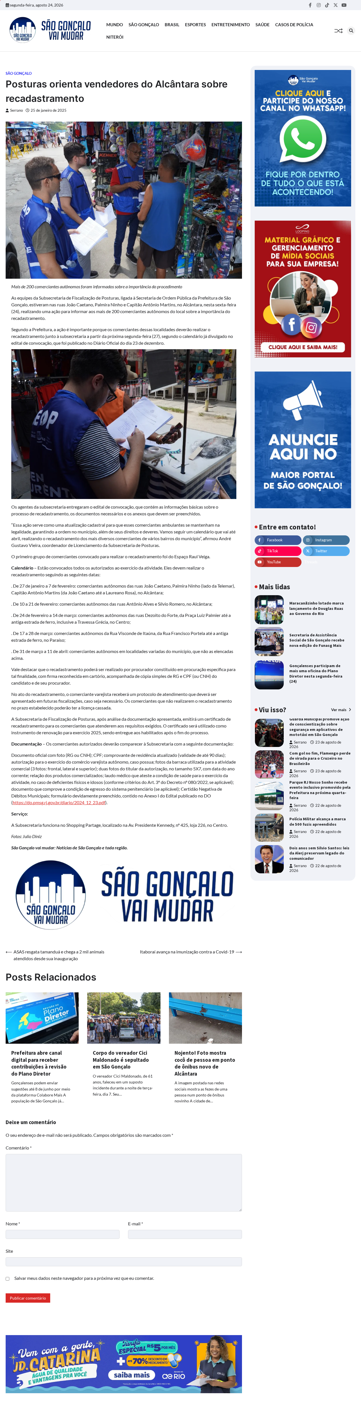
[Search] (351, 31)
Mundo (114, 24)
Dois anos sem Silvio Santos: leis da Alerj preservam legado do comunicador (319, 853)
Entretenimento (231, 24)
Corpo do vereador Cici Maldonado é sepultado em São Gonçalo (121, 1059)
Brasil (172, 24)
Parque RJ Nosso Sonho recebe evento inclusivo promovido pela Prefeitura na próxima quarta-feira (320, 790)
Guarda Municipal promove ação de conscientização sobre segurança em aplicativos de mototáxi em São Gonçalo (319, 726)
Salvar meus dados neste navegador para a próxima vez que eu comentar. (84, 1278)
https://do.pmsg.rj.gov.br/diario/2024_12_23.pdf (59, 802)
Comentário (19, 1147)
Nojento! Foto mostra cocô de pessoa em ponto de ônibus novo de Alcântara (205, 1063)
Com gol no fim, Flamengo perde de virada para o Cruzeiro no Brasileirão (320, 758)
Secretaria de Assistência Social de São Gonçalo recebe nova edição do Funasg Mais (316, 640)
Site (9, 1251)
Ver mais (339, 709)
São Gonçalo (144, 24)
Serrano (16, 110)
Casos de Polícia (294, 24)
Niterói (115, 36)
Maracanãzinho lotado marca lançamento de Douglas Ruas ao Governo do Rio (316, 608)
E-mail (135, 1223)
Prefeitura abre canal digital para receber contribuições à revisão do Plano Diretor (39, 1063)
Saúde (263, 24)
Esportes (195, 24)
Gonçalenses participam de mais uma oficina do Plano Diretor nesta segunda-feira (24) (315, 673)
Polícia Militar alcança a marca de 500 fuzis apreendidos (317, 821)
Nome (13, 1223)
